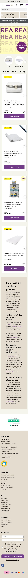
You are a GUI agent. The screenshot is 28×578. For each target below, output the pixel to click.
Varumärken (4, 524)
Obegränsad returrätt (7, 487)
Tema (2, 526)
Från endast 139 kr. (10, 16)
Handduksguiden (5, 511)
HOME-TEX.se (17, 326)
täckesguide (13, 337)
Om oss (3, 483)
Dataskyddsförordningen (8, 477)
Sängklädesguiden (6, 505)
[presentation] (1, 1)
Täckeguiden (4, 500)
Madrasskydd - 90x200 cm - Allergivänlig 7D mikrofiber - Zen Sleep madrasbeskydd (13, 153)
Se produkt (14, 268)
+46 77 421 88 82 (11, 447)
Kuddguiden (4, 502)
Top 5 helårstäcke (6, 520)
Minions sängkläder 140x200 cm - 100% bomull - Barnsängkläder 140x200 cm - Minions (13, 204)
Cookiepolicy (4, 479)
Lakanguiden (4, 507)
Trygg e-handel (5, 485)
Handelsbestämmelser (7, 475)
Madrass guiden (5, 509)
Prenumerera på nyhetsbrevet (13, 556)
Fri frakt (3, 481)
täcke (9, 324)
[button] (4, 463)
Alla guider (4, 498)
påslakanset (9, 372)
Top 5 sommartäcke (6, 522)
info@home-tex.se (14, 453)
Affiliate (3, 489)
